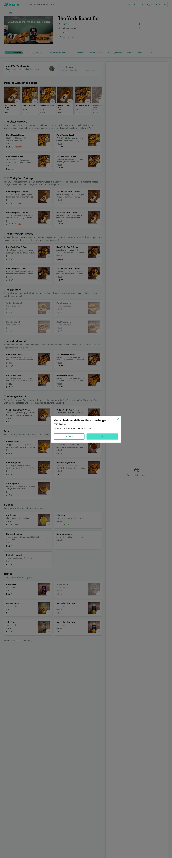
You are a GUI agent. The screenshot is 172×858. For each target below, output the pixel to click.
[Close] (117, 419)
